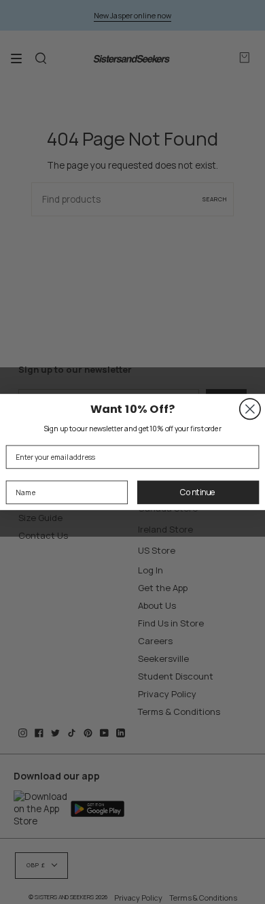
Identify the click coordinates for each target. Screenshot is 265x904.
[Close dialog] (250, 409)
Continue (198, 491)
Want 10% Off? (132, 408)
